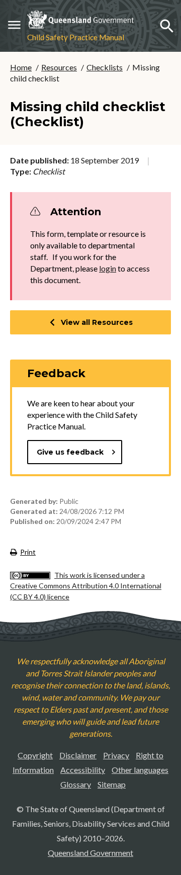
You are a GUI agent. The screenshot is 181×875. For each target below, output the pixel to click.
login (107, 268)
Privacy (116, 755)
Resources (59, 67)
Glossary (75, 784)
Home (21, 67)
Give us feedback (70, 452)
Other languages (140, 769)
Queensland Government (90, 852)
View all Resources (97, 322)
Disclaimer (78, 755)
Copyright (35, 755)
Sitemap (112, 784)
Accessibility (82, 769)
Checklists (104, 67)
